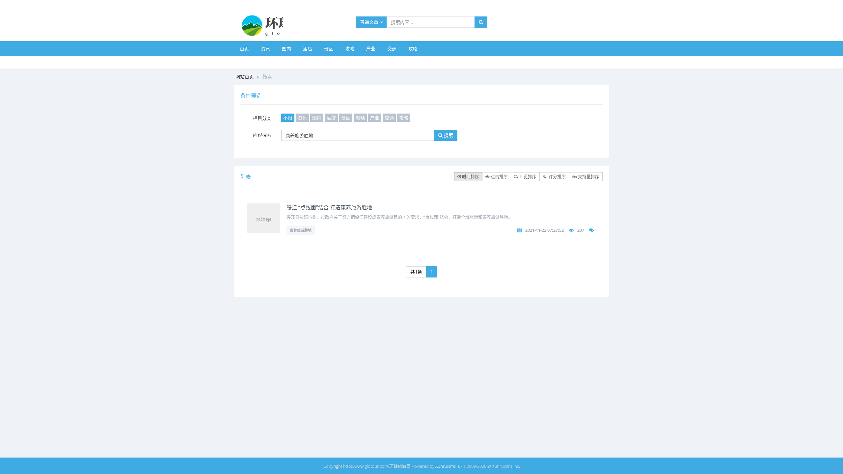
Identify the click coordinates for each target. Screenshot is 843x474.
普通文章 (370, 22)
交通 (391, 48)
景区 (328, 48)
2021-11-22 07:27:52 (544, 230)
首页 (244, 48)
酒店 (307, 48)
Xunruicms (445, 466)
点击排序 (499, 176)
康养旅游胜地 (301, 230)
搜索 (448, 135)
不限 (287, 118)
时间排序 (470, 176)
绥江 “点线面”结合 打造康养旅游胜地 (329, 207)
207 (580, 230)
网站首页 (244, 76)
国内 (286, 48)
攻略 (349, 48)
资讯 (265, 48)
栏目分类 (262, 118)
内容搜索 (262, 135)
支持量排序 (588, 176)
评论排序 (527, 176)
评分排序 (557, 176)
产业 (370, 48)
